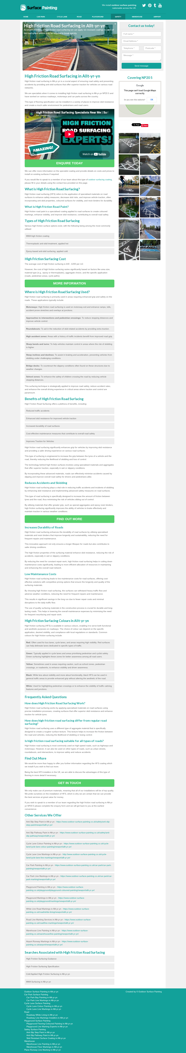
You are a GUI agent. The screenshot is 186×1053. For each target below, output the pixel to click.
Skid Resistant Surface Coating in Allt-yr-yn (46, 1038)
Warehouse (137, 17)
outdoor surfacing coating (100, 179)
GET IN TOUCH (69, 783)
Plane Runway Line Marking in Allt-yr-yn (42, 1050)
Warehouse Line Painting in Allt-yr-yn (43, 1044)
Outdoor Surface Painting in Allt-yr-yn (41, 991)
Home (25, 17)
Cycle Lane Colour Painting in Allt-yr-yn (44, 1006)
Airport (157, 17)
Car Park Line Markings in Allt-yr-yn (42, 1000)
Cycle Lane (62, 17)
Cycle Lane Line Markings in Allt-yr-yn (43, 1009)
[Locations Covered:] (23, 2)
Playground (97, 17)
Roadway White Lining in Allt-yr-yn (42, 1015)
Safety (118, 17)
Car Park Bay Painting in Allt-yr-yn (41, 997)
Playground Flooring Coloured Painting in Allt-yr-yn (49, 1023)
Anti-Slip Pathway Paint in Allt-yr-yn (42, 1035)
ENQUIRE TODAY (69, 163)
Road (79, 17)
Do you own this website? (134, 100)
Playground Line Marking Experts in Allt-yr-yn (47, 1026)
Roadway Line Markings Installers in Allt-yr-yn (47, 1018)
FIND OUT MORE (69, 519)
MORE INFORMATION (69, 283)
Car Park (41, 17)
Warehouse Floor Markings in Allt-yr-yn (44, 1047)
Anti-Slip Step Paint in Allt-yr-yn (40, 1032)
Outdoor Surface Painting (150, 991)
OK (151, 99)
